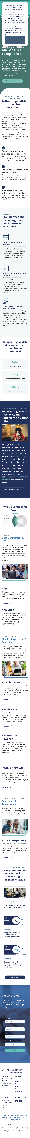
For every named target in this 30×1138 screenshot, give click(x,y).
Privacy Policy (8, 24)
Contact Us (18, 1091)
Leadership (18, 1081)
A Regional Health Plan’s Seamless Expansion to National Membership (12, 935)
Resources (5, 1097)
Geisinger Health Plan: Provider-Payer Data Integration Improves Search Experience (14, 965)
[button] (28, 17)
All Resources (5, 1100)
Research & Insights (7, 1102)
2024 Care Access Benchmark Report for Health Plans (14, 906)
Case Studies (5, 1105)
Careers (17, 1089)
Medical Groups (6, 1083)
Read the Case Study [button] (12, 489)
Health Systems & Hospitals (7, 1079)
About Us (18, 1079)
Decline (15, 42)
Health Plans (5, 1085)
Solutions (5, 1076)
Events (17, 1086)
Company (18, 1076)
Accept (15, 38)
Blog (3, 1107)
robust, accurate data (14, 453)
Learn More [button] (6, 603)
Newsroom (18, 1084)
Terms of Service (22, 1128)
